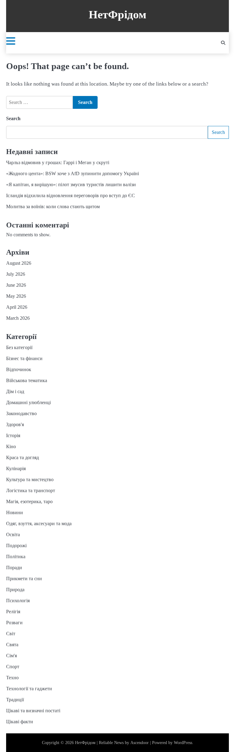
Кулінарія (16, 468)
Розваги (14, 622)
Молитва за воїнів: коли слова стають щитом (53, 206)
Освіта (13, 534)
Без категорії (19, 347)
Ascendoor (139, 742)
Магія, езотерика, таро (29, 501)
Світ (10, 633)
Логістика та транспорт (30, 490)
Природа (15, 589)
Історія (13, 435)
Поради (14, 567)
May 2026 (16, 296)
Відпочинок (18, 369)
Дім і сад (15, 391)
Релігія (13, 611)
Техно (12, 677)
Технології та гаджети (29, 688)
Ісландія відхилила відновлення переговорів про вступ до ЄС (70, 195)
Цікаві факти (19, 721)
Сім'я (11, 655)
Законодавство (21, 413)
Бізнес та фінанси (24, 358)
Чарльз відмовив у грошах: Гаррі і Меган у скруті (57, 162)
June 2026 (16, 285)
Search (13, 118)
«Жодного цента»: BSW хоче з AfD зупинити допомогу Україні (72, 173)
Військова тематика (26, 380)
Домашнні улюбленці (28, 402)
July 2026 (15, 274)
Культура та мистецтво (30, 479)
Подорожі (16, 545)
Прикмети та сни (24, 578)
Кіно (11, 446)
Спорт (12, 666)
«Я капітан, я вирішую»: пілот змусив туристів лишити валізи (71, 184)
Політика (15, 556)
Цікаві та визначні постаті (33, 710)
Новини (14, 512)
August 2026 (18, 263)
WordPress (183, 742)
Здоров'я (15, 424)
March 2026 (18, 318)
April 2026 (16, 307)
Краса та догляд (22, 457)
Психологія (18, 600)
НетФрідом (117, 14)
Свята (12, 644)
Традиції (15, 699)
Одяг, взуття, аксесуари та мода (39, 523)
